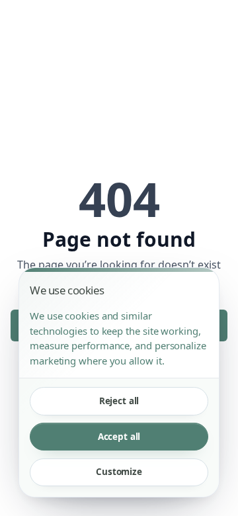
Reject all (119, 401)
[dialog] (119, 382)
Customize (119, 472)
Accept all (119, 437)
